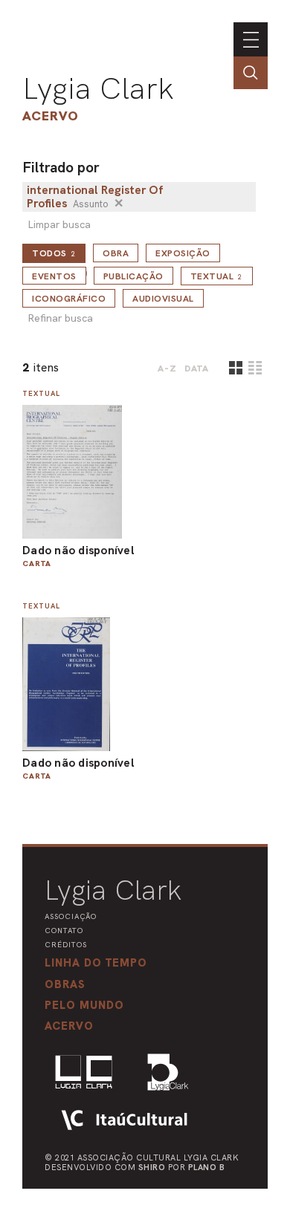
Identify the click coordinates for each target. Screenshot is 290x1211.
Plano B (206, 1167)
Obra (116, 253)
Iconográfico (69, 299)
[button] (84, 1005)
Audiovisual (163, 299)
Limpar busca (59, 224)
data (196, 368)
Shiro (152, 1167)
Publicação (133, 276)
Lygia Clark (98, 88)
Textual (216, 276)
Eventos (54, 276)
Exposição (182, 253)
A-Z (167, 368)
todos (54, 253)
